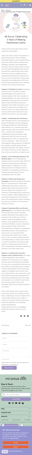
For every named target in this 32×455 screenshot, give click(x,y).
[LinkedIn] (23, 403)
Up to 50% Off (16, 1)
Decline (15, 447)
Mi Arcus (8, 10)
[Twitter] (19, 403)
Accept (15, 442)
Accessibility (27, 419)
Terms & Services (16, 419)
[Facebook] (9, 403)
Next (27, 325)
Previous (6, 325)
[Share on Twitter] (24, 316)
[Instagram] (13, 403)
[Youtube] (16, 403)
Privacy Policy (5, 419)
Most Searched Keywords (11, 425)
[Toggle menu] (2, 5)
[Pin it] (28, 316)
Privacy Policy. (14, 438)
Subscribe (16, 399)
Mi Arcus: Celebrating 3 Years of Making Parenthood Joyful (15, 11)
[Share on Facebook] (21, 316)
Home (2, 10)
